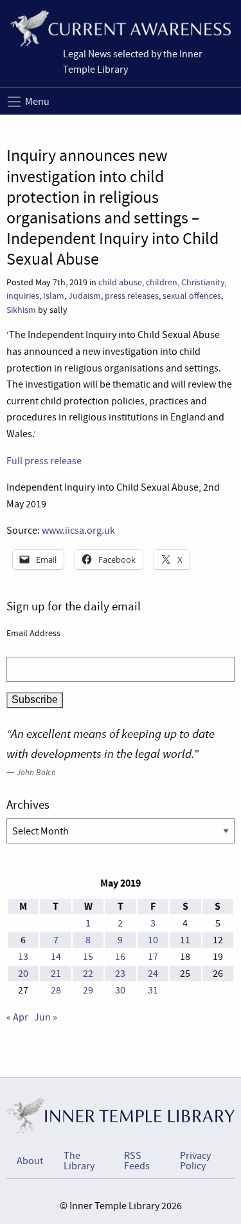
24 (153, 973)
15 (88, 956)
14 (56, 956)
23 (120, 973)
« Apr (17, 1017)
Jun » (45, 1017)
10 (153, 940)
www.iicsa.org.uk (78, 530)
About (30, 1160)
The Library (79, 1160)
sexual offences (192, 296)
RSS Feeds (137, 1160)
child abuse (120, 282)
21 (56, 973)
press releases (132, 296)
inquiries (22, 296)
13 (23, 956)
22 (88, 973)
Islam (53, 296)
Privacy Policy (195, 1160)
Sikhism (21, 310)
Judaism (84, 296)
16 (120, 956)
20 (23, 973)
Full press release (44, 461)
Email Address (33, 633)
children (161, 282)
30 (120, 990)
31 (153, 990)
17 (153, 956)
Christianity (202, 282)
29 (88, 990)
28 (56, 990)
